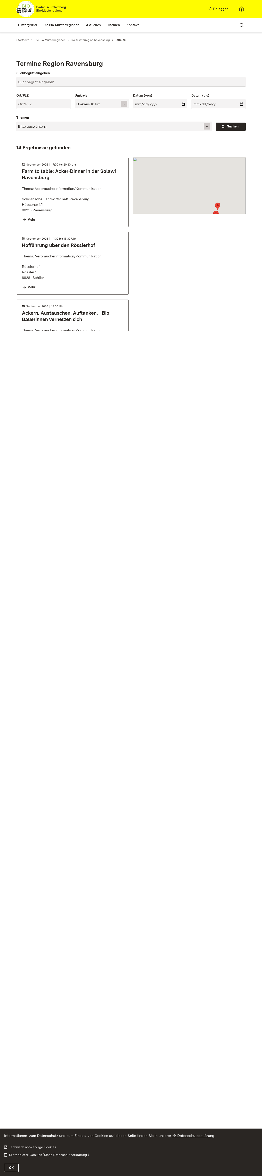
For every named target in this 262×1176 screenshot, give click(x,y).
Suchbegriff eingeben (33, 73)
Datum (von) (142, 95)
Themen (22, 118)
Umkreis (81, 95)
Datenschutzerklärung (195, 1135)
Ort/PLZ (22, 95)
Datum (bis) (200, 95)
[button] (217, 206)
